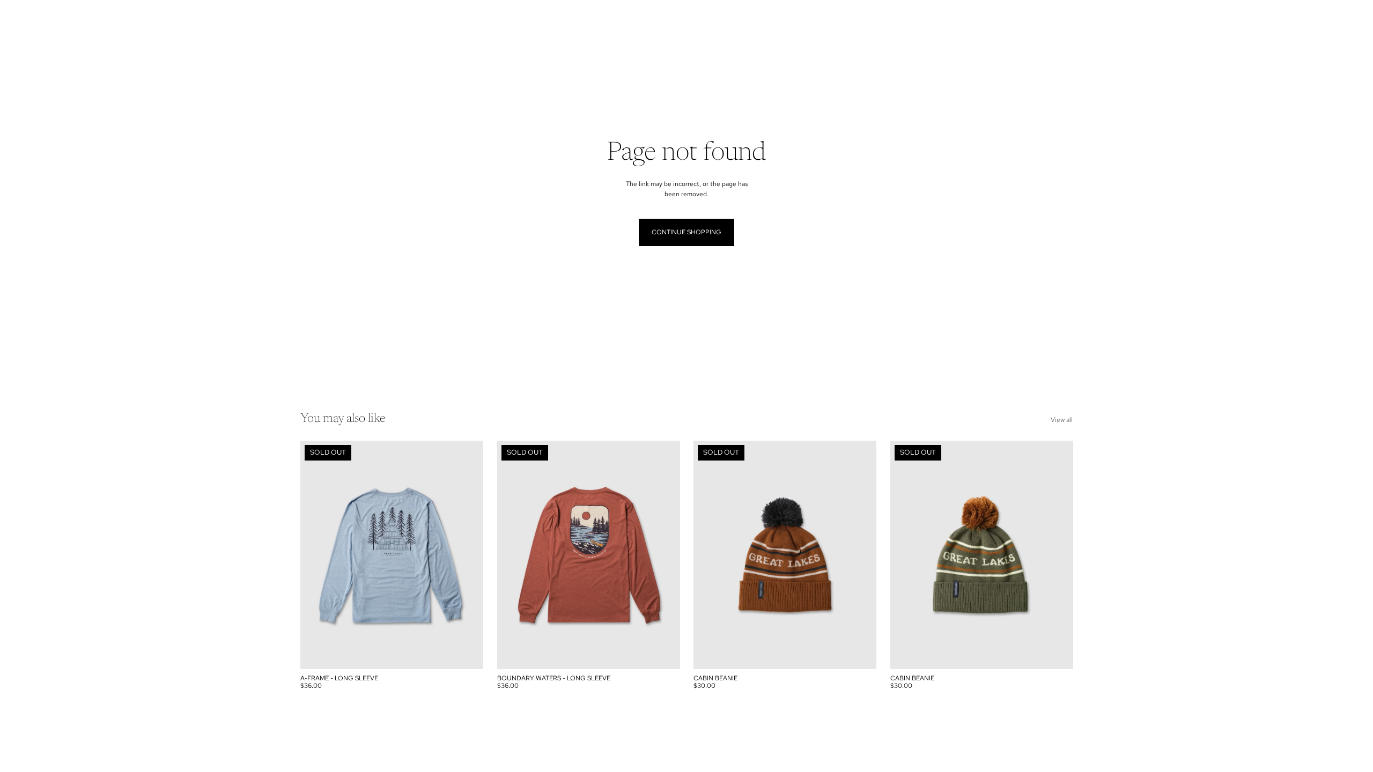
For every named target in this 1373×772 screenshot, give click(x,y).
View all (1062, 419)
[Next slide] (467, 555)
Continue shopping (686, 232)
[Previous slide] (316, 555)
